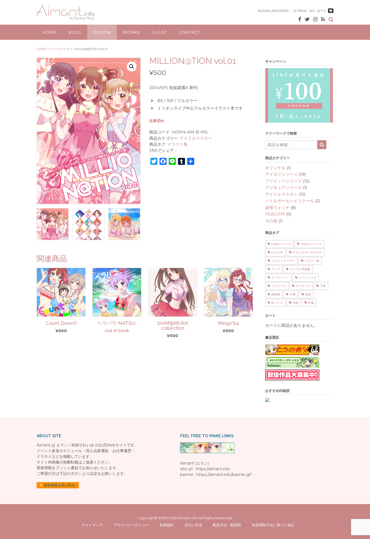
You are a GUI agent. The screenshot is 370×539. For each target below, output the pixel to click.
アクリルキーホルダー (307, 252)
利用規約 (166, 525)
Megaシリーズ (281, 244)
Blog (75, 32)
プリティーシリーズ (283, 181)
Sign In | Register (273, 11)
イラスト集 (177, 144)
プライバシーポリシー (131, 525)
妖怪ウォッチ (277, 207)
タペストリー (280, 277)
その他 (271, 220)
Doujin (102, 32)
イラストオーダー (283, 261)
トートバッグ (307, 277)
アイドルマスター (60, 49)
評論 (311, 303)
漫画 (308, 294)
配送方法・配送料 (227, 525)
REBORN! (275, 214)
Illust (159, 32)
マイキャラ (303, 286)
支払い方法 (193, 525)
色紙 (295, 303)
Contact (189, 32)
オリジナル (275, 167)
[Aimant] (66, 12)
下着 (323, 286)
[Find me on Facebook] (299, 19)
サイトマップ (92, 525)
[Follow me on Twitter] (307, 19)
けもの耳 (277, 252)
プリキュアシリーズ (283, 187)
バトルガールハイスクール (289, 200)
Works (131, 32)
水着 (293, 294)
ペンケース (278, 286)
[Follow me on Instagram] (315, 19)
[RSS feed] (323, 19)
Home (50, 32)
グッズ (275, 269)
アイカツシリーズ (281, 174)
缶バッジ (277, 303)
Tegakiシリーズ (311, 244)
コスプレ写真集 (300, 269)
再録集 (275, 294)
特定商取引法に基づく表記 (272, 525)
